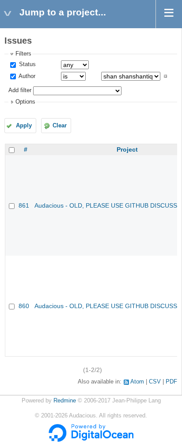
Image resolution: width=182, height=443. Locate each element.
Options (25, 102)
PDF (171, 382)
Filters (23, 54)
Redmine (64, 401)
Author (26, 76)
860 (24, 305)
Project (127, 149)
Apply (24, 126)
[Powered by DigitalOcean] (91, 440)
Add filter (19, 90)
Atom (137, 382)
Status (26, 64)
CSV (155, 382)
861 (24, 205)
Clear (60, 126)
